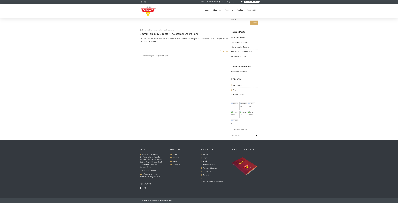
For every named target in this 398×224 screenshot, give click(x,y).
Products (229, 10)
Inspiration (237, 90)
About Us (217, 10)
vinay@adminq (157, 30)
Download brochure (251, 2)
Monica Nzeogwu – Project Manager (155, 56)
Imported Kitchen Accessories (213, 182)
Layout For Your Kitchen (239, 42)
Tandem (206, 161)
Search (233, 19)
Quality (240, 10)
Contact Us (252, 10)
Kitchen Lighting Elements (240, 47)
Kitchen (205, 154)
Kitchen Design (238, 95)
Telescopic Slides (209, 165)
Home (206, 10)
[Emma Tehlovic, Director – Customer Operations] (219, 51)
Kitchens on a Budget (238, 56)
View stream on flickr (240, 129)
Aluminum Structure (210, 168)
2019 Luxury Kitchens (238, 38)
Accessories (237, 85)
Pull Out (206, 178)
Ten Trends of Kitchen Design (241, 52)
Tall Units (206, 175)
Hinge (205, 158)
